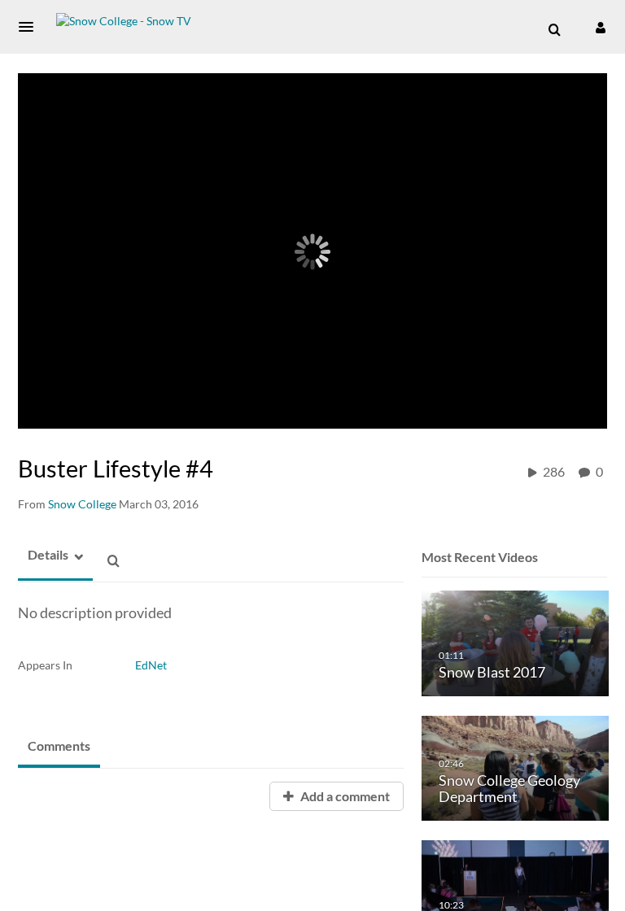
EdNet (151, 665)
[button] (31, 26)
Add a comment (344, 796)
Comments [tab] (59, 745)
